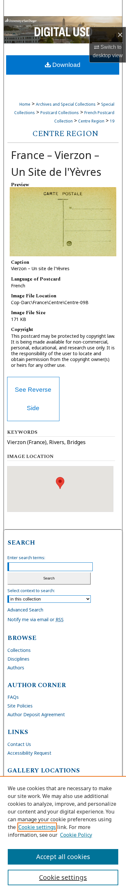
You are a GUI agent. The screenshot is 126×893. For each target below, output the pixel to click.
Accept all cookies (63, 856)
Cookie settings (37, 827)
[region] (63, 834)
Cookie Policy (76, 834)
